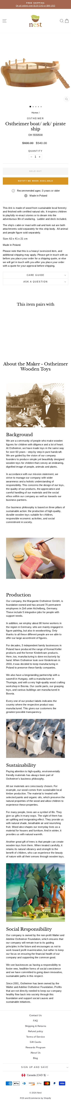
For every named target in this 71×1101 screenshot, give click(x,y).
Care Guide (35, 275)
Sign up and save (34, 1067)
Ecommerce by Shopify (40, 1098)
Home (35, 112)
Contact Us (35, 1015)
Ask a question (35, 281)
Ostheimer (35, 118)
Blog (35, 1058)
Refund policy (35, 1031)
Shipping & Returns (35, 1026)
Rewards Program (36, 1047)
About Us (36, 1052)
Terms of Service (35, 1036)
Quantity (35, 151)
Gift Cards (35, 1042)
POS (22, 1098)
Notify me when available (35, 181)
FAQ (35, 1020)
